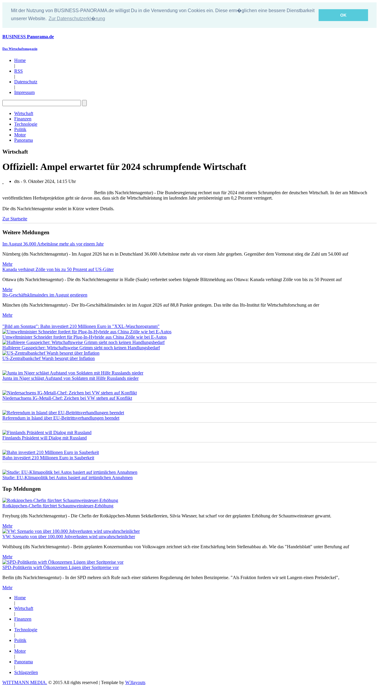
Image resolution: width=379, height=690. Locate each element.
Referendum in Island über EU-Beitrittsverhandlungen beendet (60, 417)
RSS (18, 71)
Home (20, 60)
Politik (20, 129)
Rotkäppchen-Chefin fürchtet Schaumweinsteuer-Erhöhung (57, 505)
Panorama (23, 140)
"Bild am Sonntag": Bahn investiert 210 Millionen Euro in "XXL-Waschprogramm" (81, 326)
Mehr (7, 264)
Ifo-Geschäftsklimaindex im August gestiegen (44, 294)
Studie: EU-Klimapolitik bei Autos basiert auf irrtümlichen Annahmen (67, 477)
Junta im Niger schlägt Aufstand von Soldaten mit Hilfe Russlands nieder (70, 378)
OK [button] (343, 15)
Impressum (24, 92)
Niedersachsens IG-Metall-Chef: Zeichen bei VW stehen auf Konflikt (67, 398)
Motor (20, 134)
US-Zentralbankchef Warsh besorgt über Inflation (48, 358)
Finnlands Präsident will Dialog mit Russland (44, 437)
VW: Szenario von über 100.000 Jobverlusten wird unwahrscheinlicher (68, 536)
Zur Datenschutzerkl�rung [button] (77, 18)
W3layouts (135, 682)
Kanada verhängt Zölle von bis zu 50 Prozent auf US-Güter (58, 269)
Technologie (25, 124)
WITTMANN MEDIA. (24, 682)
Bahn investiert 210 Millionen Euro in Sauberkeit (48, 457)
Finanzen (22, 118)
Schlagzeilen (26, 672)
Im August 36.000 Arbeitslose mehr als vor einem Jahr (53, 243)
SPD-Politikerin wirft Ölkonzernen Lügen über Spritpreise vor (60, 567)
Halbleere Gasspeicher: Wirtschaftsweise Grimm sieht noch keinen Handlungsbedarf (81, 347)
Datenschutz (25, 81)
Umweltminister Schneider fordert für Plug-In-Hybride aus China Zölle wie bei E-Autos (84, 337)
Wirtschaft (23, 113)
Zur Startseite (14, 218)
